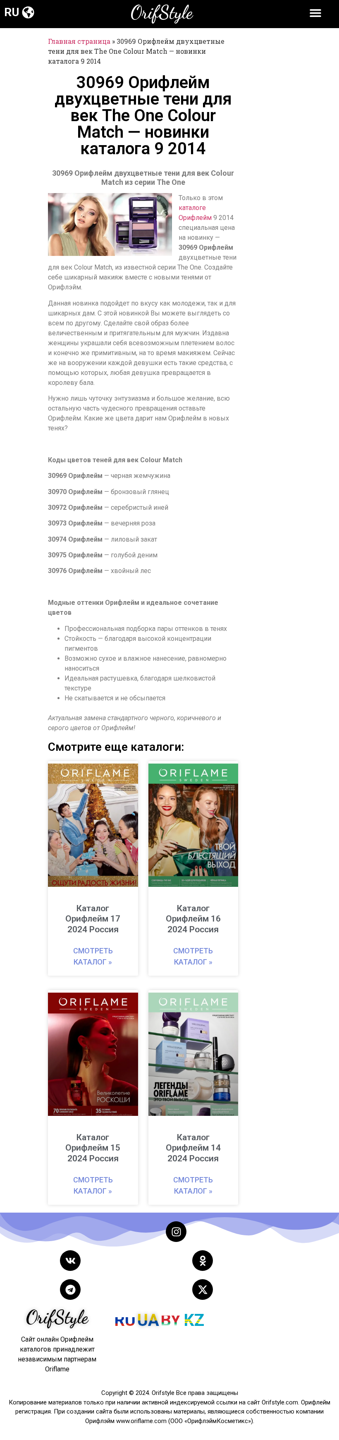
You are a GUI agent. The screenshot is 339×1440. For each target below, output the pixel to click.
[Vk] (70, 1260)
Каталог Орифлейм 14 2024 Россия (193, 1147)
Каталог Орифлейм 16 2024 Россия (193, 918)
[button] (28, 12)
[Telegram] (70, 1289)
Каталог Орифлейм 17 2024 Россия (92, 918)
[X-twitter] (202, 1289)
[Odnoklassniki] (202, 1260)
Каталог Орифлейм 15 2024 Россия (92, 1147)
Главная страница (79, 41)
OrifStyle (162, 12)
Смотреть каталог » (93, 956)
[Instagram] (176, 1231)
